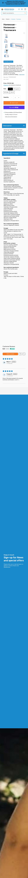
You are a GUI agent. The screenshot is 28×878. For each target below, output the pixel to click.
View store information (11, 116)
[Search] (25, 13)
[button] (19, 9)
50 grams (16, 89)
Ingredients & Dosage (10, 153)
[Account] (21, 9)
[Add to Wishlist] (24, 33)
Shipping (6, 85)
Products (7, 19)
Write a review (10, 354)
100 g (10, 89)
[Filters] (20, 354)
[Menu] (25, 9)
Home (3, 19)
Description (7, 126)
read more (21, 74)
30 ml (12, 92)
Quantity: (6, 97)
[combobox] (14, 13)
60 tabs (6, 92)
